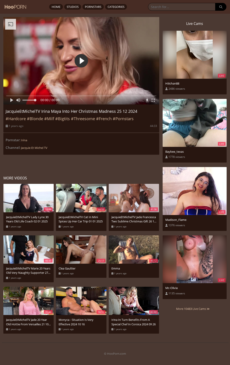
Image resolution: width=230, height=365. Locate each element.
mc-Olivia (171, 288)
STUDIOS (73, 7)
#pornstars (123, 118)
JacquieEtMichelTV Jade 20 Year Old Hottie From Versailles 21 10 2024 (27, 322)
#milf (49, 118)
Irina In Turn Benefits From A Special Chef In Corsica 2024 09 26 (133, 322)
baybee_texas (174, 152)
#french (104, 118)
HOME (56, 7)
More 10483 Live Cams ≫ (193, 309)
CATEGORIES (116, 7)
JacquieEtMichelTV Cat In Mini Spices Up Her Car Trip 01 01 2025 (81, 219)
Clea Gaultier (67, 268)
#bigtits (62, 118)
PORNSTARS (93, 7)
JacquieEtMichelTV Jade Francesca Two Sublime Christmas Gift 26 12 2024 (133, 219)
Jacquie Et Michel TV (34, 148)
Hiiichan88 (172, 83)
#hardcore (16, 118)
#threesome (83, 118)
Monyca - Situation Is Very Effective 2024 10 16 (76, 322)
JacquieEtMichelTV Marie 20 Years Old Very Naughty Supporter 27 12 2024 (28, 270)
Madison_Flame (175, 220)
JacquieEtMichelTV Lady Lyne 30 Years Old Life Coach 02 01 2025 (27, 219)
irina (24, 140)
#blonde (35, 118)
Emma (115, 268)
